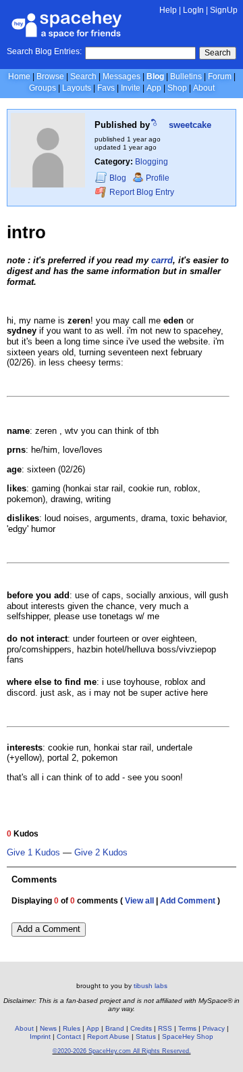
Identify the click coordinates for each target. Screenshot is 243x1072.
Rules (71, 1028)
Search (218, 53)
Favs (106, 88)
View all (139, 901)
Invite (130, 88)
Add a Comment (48, 929)
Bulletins (186, 76)
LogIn (193, 10)
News (48, 1028)
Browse (50, 76)
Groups (42, 88)
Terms (187, 1028)
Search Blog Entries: (44, 51)
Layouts (76, 88)
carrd (162, 260)
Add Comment (187, 901)
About (204, 88)
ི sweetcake (182, 125)
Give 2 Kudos (101, 852)
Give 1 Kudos (33, 852)
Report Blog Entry (140, 193)
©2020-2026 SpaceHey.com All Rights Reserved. (122, 1051)
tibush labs (150, 985)
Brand (114, 1028)
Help (168, 10)
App (153, 88)
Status (146, 1036)
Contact (69, 1036)
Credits (141, 1028)
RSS (165, 1028)
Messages (121, 76)
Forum (220, 76)
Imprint (40, 1036)
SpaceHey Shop (187, 1036)
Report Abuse (108, 1036)
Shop (177, 88)
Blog (155, 76)
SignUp (224, 10)
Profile (157, 178)
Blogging (151, 161)
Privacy (213, 1028)
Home (19, 76)
